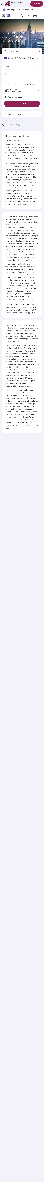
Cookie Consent (19, 1022)
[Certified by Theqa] (11, 924)
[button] (23, 574)
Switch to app (36, 3)
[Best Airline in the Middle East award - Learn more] (7, 998)
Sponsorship (7, 865)
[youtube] (21, 945)
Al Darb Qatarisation (9, 869)
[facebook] (5, 945)
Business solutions (8, 893)
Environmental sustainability (13, 876)
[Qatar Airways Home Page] (4, 16)
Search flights (22, 488)
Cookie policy (8, 1014)
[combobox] (22, 451)
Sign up (34, 16)
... (7, 125)
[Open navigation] (40, 15)
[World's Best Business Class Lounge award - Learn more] (7, 986)
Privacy (27, 1014)
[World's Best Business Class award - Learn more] (7, 975)
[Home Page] (3, 125)
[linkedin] (16, 945)
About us (5, 854)
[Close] (2, 3)
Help (3, 910)
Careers (5, 858)
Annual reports (7, 872)
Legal (19, 1014)
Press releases (7, 862)
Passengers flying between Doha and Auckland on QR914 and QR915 (22, 9)
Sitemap (6, 1022)
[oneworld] (8, 16)
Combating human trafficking (27, 1018)
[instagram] (26, 945)
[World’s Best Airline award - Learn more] (7, 964)
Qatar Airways (7, 849)
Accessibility (8, 1018)
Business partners (8, 901)
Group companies (8, 885)
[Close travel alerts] (40, 9)
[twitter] (10, 945)
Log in (26, 16)
